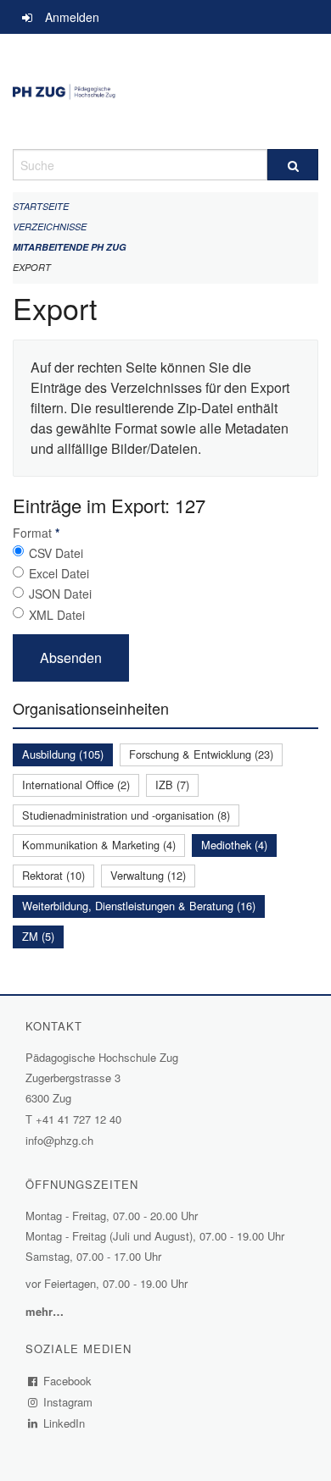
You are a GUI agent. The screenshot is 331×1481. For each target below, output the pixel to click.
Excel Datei (59, 573)
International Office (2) (76, 784)
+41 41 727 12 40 (78, 1119)
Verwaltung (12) (148, 875)
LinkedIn (64, 1423)
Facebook (68, 1381)
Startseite (41, 206)
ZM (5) (38, 936)
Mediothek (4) (234, 845)
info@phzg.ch (59, 1140)
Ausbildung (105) (63, 754)
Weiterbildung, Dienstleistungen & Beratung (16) (138, 906)
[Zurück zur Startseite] (165, 91)
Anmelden (72, 16)
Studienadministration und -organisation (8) (126, 815)
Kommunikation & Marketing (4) (99, 845)
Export (32, 267)
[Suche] (292, 164)
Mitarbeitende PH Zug (69, 246)
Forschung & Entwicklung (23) (201, 754)
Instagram (68, 1402)
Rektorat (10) (53, 875)
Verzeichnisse (50, 226)
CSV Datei (56, 552)
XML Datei (57, 614)
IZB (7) (172, 784)
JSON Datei (60, 593)
